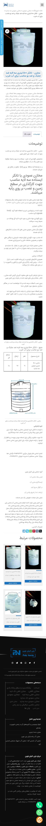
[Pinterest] (33, 531)
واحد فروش (22, 294)
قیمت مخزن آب (31, 115)
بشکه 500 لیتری (29, 96)
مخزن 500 (13, 118)
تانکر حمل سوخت (36, 107)
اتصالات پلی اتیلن (27, 766)
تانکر (6, 99)
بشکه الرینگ (13, 96)
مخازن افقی (34, 691)
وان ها (27, 708)
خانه (41, 11)
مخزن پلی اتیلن (31, 124)
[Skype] (27, 531)
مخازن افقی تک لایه (18, 691)
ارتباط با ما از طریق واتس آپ (33, 492)
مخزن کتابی (36, 708)
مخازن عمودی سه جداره (13, 11)
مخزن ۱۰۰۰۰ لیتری (35, 732)
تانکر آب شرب (10, 102)
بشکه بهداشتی (34, 99)
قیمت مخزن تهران (19, 115)
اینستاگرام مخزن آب (36, 482)
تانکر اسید (39, 104)
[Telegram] (24, 531)
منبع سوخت (16, 127)
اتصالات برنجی (15, 766)
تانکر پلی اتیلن (11, 104)
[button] (7, 31)
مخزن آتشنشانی (24, 121)
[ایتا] (39, 820)
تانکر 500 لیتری (26, 102)
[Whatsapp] (39, 812)
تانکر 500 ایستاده (37, 102)
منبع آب (40, 127)
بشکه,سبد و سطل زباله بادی (19, 688)
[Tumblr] (37, 531)
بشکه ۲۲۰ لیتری (29, 772)
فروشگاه (35, 11)
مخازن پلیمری (26, 118)
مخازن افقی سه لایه (30, 694)
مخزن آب (13, 761)
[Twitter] (40, 531)
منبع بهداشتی (25, 127)
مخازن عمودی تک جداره (30, 698)
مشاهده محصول (33, 581)
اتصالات (36, 688)
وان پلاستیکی (15, 764)
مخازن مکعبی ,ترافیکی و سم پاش (25, 705)
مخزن (19, 118)
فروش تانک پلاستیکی (25, 113)
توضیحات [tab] (36, 134)
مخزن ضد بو (21, 124)
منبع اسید (34, 127)
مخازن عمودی (27, 11)
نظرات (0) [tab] (27, 134)
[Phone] (39, 805)
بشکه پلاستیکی (24, 99)
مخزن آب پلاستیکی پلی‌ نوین (31, 737)
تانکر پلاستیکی (21, 104)
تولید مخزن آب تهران (31, 110)
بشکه (36, 96)
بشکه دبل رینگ (14, 99)
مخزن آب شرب (35, 121)
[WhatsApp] (30, 531)
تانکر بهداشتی (31, 104)
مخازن (34, 118)
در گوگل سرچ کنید (36, 487)
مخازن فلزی (13, 702)
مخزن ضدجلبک (11, 124)
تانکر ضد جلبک (18, 107)
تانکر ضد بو (26, 107)
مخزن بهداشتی (14, 121)
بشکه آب (20, 96)
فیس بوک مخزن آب (36, 477)
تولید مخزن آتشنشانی (17, 110)
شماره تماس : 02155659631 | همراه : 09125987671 (1, 37)
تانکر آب (17, 102)
